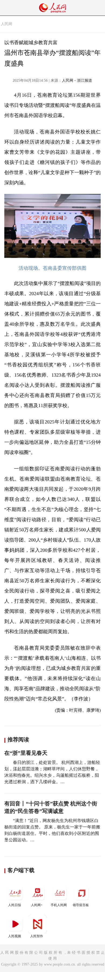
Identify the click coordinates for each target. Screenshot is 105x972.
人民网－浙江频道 (77, 80)
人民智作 (36, 936)
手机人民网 (59, 905)
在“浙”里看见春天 (25, 753)
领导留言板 (81, 905)
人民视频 (14, 936)
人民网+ (37, 905)
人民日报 (14, 905)
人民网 (6, 24)
